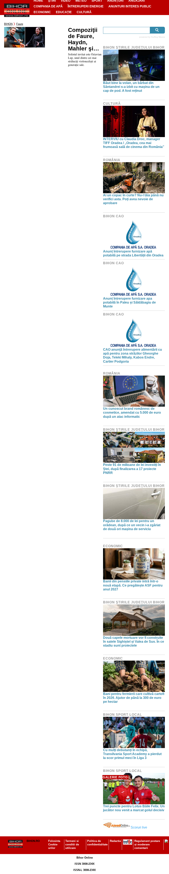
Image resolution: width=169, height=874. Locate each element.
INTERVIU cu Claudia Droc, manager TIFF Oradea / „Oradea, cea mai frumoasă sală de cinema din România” (133, 143)
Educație (64, 12)
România (111, 160)
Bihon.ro (33, 841)
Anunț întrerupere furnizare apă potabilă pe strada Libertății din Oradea (133, 253)
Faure (19, 24)
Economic (42, 12)
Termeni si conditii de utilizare (72, 844)
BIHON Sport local (122, 714)
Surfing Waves (158, 37)
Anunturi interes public (129, 6)
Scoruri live (139, 827)
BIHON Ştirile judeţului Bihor (134, 47)
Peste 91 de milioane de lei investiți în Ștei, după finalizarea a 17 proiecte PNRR (132, 468)
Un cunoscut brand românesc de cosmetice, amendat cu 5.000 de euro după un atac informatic (132, 412)
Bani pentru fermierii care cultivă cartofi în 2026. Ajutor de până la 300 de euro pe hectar (133, 697)
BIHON (8, 24)
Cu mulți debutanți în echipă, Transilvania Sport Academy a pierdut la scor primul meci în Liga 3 (132, 754)
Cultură (84, 12)
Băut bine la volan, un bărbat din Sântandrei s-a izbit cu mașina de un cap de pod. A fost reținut (131, 86)
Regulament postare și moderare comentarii (147, 844)
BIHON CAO (113, 216)
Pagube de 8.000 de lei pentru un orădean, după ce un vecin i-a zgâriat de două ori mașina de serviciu (131, 525)
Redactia (115, 841)
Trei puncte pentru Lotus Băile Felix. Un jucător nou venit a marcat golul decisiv (134, 808)
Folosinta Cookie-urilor (54, 844)
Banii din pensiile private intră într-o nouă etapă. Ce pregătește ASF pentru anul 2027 (133, 585)
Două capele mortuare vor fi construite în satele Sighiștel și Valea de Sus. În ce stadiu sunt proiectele (133, 641)
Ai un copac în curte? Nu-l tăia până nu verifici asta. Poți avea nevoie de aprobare (133, 199)
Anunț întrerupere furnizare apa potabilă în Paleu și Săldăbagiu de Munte (129, 302)
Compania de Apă (48, 6)
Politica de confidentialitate (97, 842)
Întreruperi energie (85, 6)
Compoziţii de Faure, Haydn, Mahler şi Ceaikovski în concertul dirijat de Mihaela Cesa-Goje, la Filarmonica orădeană (84, 39)
